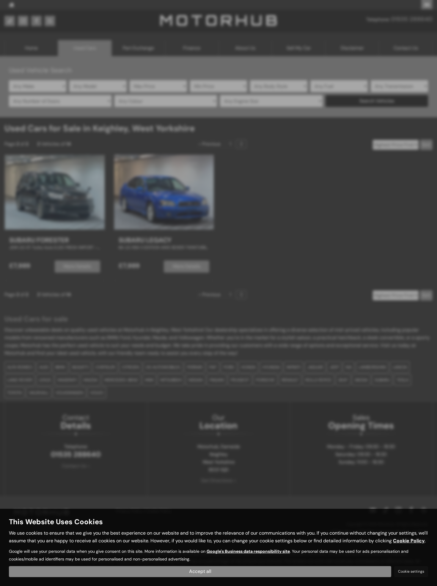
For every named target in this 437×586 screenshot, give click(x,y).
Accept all (200, 571)
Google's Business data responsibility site (248, 551)
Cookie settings (411, 571)
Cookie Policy (409, 541)
